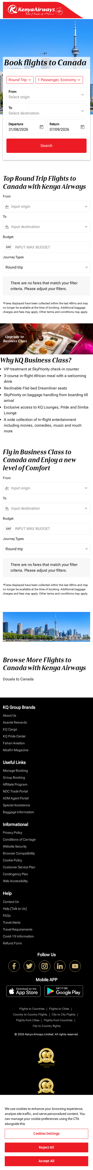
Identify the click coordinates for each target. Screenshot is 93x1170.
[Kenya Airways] (14, 966)
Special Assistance (16, 805)
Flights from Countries (58, 1020)
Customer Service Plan (19, 867)
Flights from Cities (27, 1020)
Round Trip (18, 80)
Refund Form (12, 943)
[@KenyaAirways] (29, 966)
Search (46, 145)
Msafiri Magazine (15, 750)
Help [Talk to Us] (15, 909)
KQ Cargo (10, 729)
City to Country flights (47, 1026)
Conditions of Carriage (19, 839)
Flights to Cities (59, 1008)
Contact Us (11, 902)
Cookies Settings (46, 1133)
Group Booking (14, 777)
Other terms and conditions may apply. (63, 312)
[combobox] (48, 206)
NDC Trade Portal (15, 791)
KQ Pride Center (14, 736)
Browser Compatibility (19, 853)
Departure (16, 124)
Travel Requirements (17, 929)
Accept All (46, 1161)
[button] (59, 80)
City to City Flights (63, 1014)
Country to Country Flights (30, 1014)
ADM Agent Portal (16, 798)
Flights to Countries (32, 1008)
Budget (8, 237)
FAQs (7, 915)
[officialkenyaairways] (44, 966)
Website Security (14, 846)
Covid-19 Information (18, 936)
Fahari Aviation (14, 743)
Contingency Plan (15, 874)
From (12, 91)
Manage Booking (15, 770)
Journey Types (13, 257)
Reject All (46, 1147)
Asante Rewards (15, 722)
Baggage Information (18, 812)
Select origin (19, 97)
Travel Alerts (12, 922)
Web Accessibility (15, 881)
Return (54, 124)
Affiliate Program (15, 784)
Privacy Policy (12, 832)
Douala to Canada (18, 679)
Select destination (24, 113)
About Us (9, 715)
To (10, 108)
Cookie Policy (12, 860)
